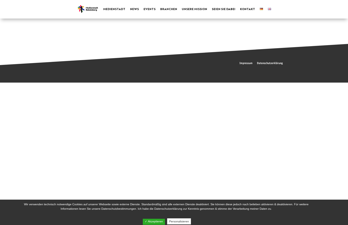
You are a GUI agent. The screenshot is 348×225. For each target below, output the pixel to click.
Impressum (246, 63)
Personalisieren (179, 221)
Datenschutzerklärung (270, 63)
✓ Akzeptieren (154, 221)
